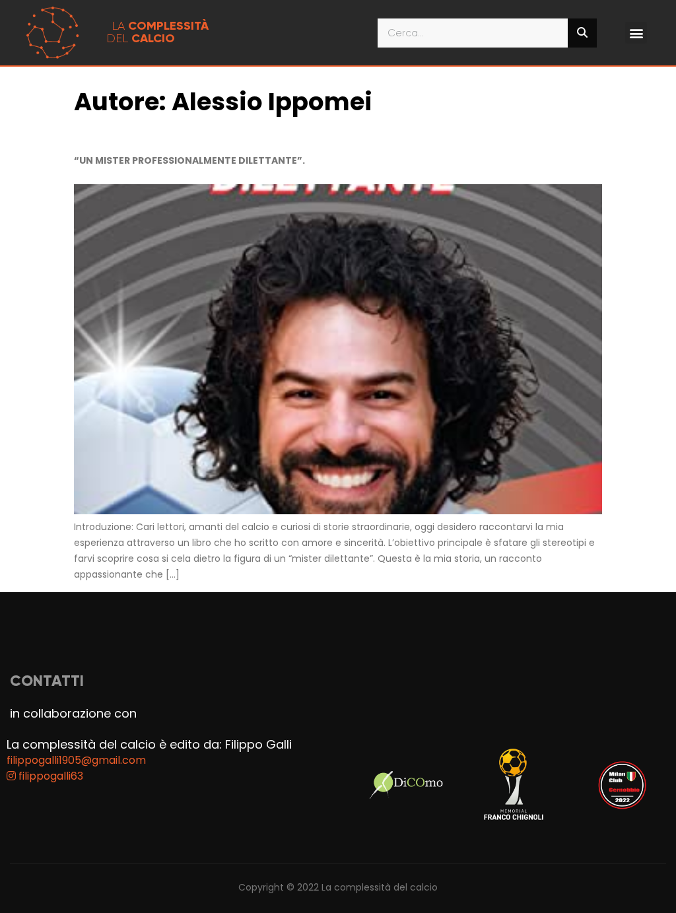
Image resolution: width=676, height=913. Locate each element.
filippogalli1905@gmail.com (76, 760)
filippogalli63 (49, 776)
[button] (636, 33)
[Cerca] (582, 33)
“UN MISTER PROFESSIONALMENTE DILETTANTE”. (189, 160)
